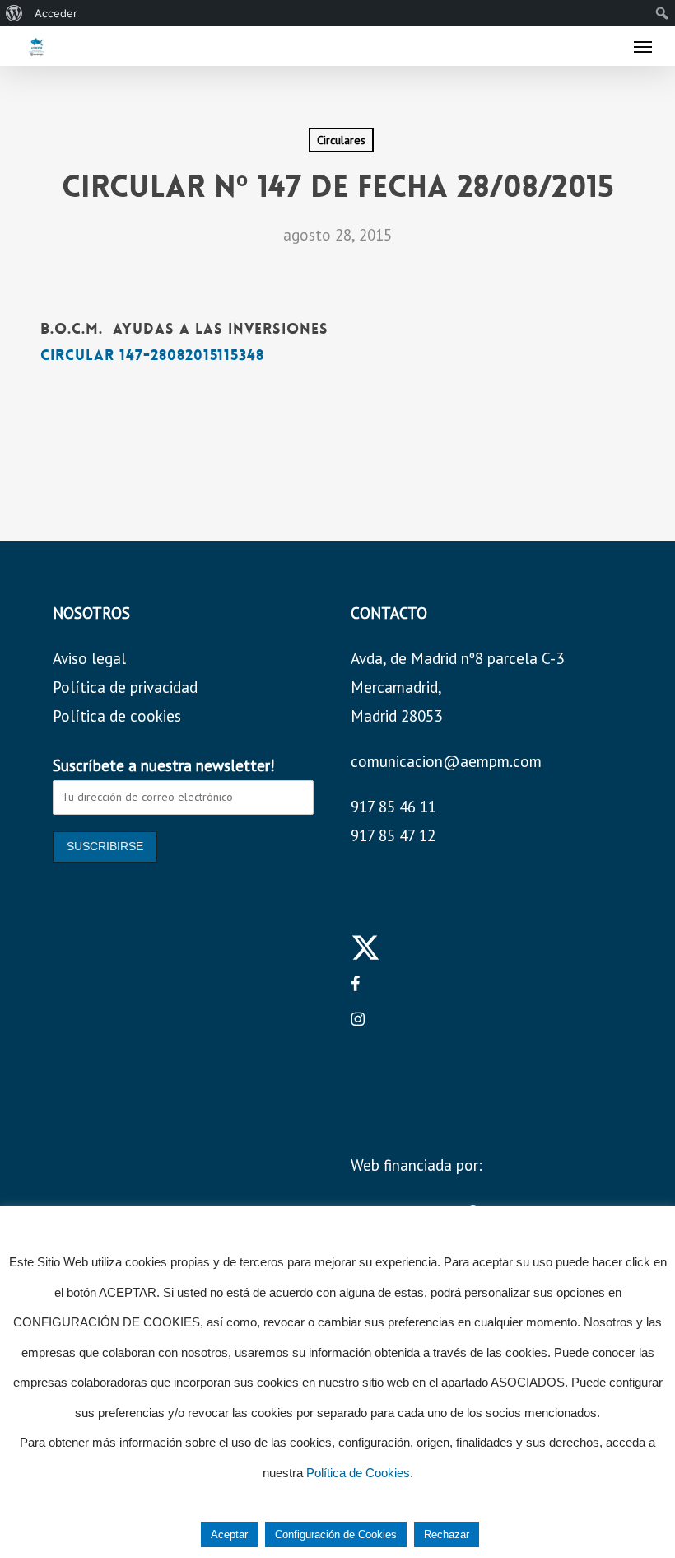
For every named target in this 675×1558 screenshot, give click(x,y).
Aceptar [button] (229, 1534)
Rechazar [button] (446, 1534)
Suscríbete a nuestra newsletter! (164, 765)
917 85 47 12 (393, 835)
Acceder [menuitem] (56, 13)
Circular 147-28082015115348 (152, 355)
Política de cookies (117, 716)
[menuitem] (14, 13)
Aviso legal (89, 658)
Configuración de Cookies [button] (336, 1534)
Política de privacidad (125, 687)
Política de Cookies (358, 1473)
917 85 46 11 (393, 806)
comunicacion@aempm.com (446, 761)
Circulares (341, 140)
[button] (643, 46)
